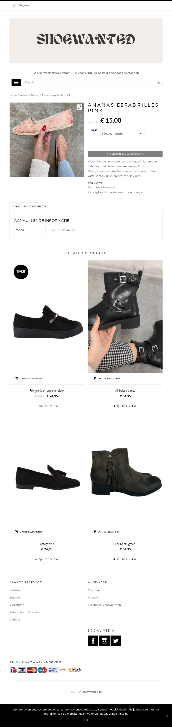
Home (13, 95)
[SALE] (46, 322)
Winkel (24, 95)
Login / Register (19, 5)
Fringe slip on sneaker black (47, 390)
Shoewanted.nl (92, 692)
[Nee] (167, 716)
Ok (86, 720)
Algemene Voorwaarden (104, 605)
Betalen (14, 598)
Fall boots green (125, 544)
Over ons (94, 590)
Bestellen (15, 590)
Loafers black (46, 544)
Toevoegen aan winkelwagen (125, 154)
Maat (94, 130)
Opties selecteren (31, 378)
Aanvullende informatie (30, 206)
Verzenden (16, 605)
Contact (14, 620)
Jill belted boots (125, 390)
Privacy (93, 598)
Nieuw (35, 95)
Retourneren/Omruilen (24, 612)
